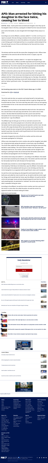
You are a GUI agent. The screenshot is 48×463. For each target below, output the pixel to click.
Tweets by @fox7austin (5, 393)
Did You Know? (16, 426)
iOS (11, 92)
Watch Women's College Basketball (4, 448)
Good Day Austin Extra (29, 408)
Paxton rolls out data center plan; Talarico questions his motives (22, 315)
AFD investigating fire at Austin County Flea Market (10, 359)
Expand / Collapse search (46, 3)
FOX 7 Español (28, 404)
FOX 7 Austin (11, 23)
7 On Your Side (40, 402)
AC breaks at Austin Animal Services (8, 354)
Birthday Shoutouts (17, 401)
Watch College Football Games (5, 438)
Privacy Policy (25, 275)
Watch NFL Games (5, 436)
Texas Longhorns (28, 417)
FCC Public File (4, 427)
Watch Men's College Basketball (5, 446)
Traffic (2, 402)
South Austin (16, 23)
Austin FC (27, 418)
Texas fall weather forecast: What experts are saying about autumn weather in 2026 (27, 324)
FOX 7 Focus (39, 404)
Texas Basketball (28, 422)
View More (43, 282)
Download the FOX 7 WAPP (17, 419)
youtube (44, 458)
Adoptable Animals (16, 407)
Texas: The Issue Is (41, 405)
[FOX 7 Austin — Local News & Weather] (5, 2)
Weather (15, 415)
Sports (27, 415)
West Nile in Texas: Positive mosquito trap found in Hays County (22, 334)
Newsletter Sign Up (5, 419)
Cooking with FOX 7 (17, 404)
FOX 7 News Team (5, 421)
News (2, 399)
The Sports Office (28, 405)
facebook (37, 458)
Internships (3, 424)
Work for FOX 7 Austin (5, 422)
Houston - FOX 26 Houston (40, 419)
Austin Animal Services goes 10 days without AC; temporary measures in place (15, 289)
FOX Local (28, 399)
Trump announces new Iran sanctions (8, 365)
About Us (3, 415)
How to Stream (28, 401)
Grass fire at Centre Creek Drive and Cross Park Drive (11, 375)
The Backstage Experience (28, 412)
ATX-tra (38, 411)
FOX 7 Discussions (40, 409)
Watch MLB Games (5, 439)
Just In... (3, 282)
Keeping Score (16, 402)
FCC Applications (4, 428)
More (29, 2)
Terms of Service (24, 277)
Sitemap (3, 409)
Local (2, 401)
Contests (15, 408)
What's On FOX (4, 417)
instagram (42, 458)
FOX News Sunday (4, 408)
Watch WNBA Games (5, 450)
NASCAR (27, 421)
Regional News (41, 415)
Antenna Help (3, 429)
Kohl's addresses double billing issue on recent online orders (12, 284)
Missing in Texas (40, 408)
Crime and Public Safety (5, 407)
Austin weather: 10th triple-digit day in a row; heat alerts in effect (23, 319)
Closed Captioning (4, 425)
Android (16, 92)
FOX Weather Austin (29, 407)
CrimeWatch (39, 401)
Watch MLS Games (5, 451)
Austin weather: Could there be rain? (8, 370)
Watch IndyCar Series (5, 443)
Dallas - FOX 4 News (41, 417)
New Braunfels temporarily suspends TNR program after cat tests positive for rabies (27, 329)
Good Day (16, 399)
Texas (2, 404)
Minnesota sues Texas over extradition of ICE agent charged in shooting (14, 305)
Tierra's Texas (28, 402)
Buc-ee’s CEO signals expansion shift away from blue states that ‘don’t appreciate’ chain (17, 300)
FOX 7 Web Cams (16, 423)
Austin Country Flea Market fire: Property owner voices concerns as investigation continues (18, 294)
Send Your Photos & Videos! (17, 421)
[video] (44, 356)
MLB (26, 419)
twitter (39, 458)
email (46, 458)
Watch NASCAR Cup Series (5, 442)
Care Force (39, 407)
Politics (2, 405)
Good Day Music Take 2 (30, 409)
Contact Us (3, 418)
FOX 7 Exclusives (41, 399)
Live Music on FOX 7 (17, 405)
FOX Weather (15, 424)
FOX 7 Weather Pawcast (18, 417)
